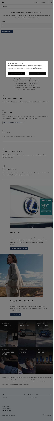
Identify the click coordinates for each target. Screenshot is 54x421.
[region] (27, 69)
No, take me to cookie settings (16, 73)
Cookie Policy (11, 69)
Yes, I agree (37, 73)
